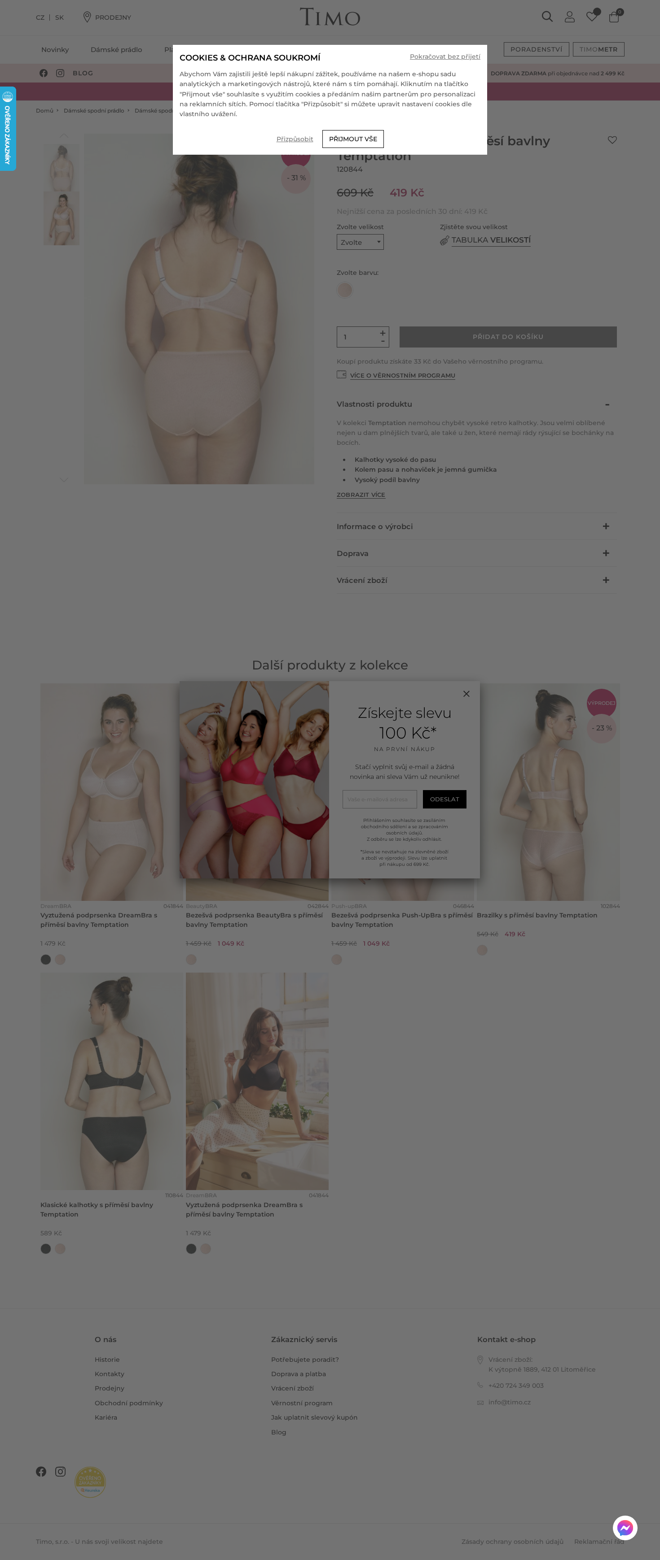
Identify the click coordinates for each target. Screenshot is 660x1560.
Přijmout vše (353, 139)
